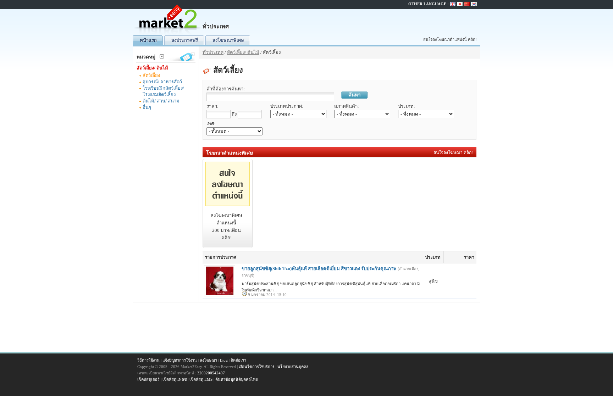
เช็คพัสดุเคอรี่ (148, 379)
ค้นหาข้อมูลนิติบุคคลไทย (236, 379)
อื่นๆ (147, 107)
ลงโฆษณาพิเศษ (228, 40)
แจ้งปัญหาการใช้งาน (179, 360)
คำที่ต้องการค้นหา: (225, 88)
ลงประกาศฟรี (184, 40)
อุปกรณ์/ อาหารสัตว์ (162, 81)
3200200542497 (211, 373)
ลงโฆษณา (208, 360)
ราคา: (212, 106)
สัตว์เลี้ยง (151, 75)
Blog (224, 360)
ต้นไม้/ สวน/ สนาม (161, 101)
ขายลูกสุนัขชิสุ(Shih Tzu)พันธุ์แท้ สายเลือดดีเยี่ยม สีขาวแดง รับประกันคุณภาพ (319, 268)
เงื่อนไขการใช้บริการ (257, 366)
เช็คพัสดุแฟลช (174, 379)
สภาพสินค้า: (346, 106)
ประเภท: (406, 106)
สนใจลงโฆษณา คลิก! (453, 152)
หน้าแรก (148, 40)
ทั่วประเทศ (213, 52)
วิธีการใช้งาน (148, 360)
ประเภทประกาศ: (286, 106)
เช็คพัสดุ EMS (200, 379)
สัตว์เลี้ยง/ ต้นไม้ (152, 68)
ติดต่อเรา (238, 360)
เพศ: (210, 123)
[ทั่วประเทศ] (168, 34)
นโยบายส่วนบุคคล (293, 366)
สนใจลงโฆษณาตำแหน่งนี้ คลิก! (450, 39)
